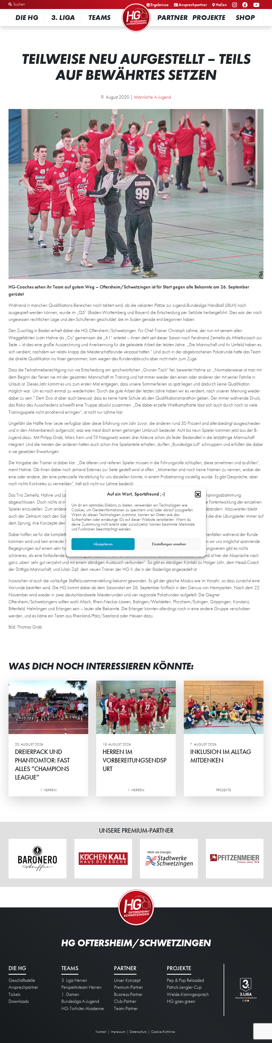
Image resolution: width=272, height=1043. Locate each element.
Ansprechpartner (192, 4)
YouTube (257, 5)
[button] (198, 493)
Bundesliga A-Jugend (80, 1001)
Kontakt (101, 1031)
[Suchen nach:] (36, 4)
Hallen (221, 4)
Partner (172, 17)
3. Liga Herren (74, 980)
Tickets (14, 994)
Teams (99, 17)
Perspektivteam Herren (81, 987)
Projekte (208, 17)
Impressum (118, 1031)
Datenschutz (138, 1031)
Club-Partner (125, 1001)
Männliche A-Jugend (152, 97)
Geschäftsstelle (21, 980)
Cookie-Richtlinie (163, 1031)
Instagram (235, 5)
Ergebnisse (159, 4)
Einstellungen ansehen (169, 544)
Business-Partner (128, 994)
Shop (245, 17)
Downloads (18, 1001)
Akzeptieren (103, 544)
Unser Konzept (127, 980)
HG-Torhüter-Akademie (82, 1008)
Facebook (246, 5)
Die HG (26, 17)
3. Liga (63, 17)
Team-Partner (126, 1008)
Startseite (136, 4)
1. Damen (70, 994)
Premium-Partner (128, 987)
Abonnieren (219, 1019)
